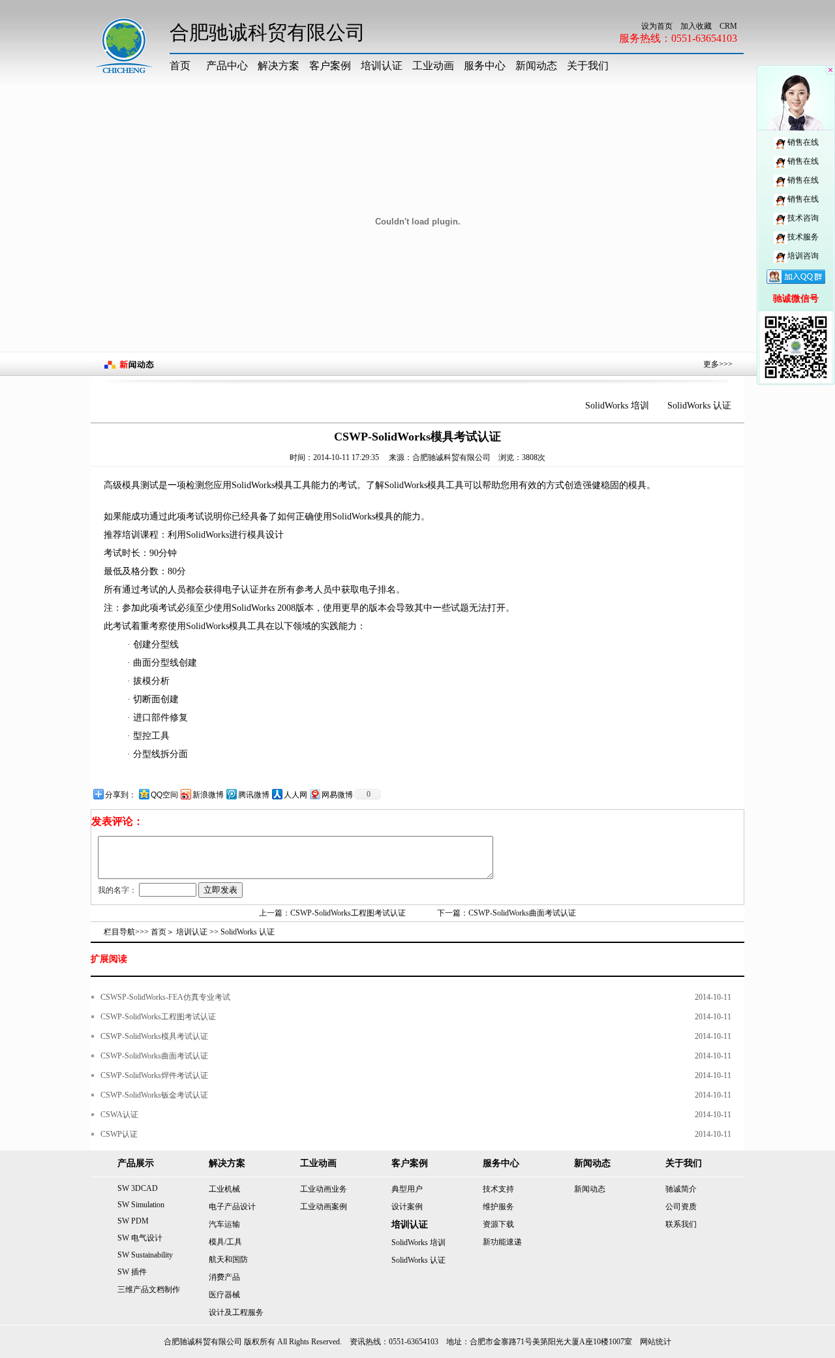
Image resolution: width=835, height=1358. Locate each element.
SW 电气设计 (139, 1237)
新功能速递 (502, 1241)
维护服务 (498, 1206)
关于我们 (588, 65)
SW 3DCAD (137, 1188)
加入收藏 (696, 26)
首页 (180, 65)
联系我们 (681, 1224)
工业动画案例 (323, 1206)
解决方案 (278, 65)
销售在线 (803, 142)
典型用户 (407, 1189)
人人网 (295, 794)
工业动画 (433, 65)
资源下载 (498, 1224)
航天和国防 (228, 1259)
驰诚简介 (681, 1189)
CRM (728, 26)
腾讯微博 (253, 794)
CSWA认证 (119, 1114)
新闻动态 (536, 65)
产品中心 (227, 65)
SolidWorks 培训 (617, 405)
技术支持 (498, 1189)
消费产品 (224, 1277)
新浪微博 (208, 794)
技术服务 (803, 236)
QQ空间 (164, 794)
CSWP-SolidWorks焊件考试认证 (154, 1075)
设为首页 (657, 26)
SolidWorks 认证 (699, 405)
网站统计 (655, 1341)
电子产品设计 (232, 1206)
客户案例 (330, 65)
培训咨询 (803, 255)
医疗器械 (224, 1294)
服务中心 (485, 65)
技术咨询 (803, 218)
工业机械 (224, 1189)
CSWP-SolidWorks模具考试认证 (154, 1036)
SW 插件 (132, 1271)
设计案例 (407, 1206)
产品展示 (135, 1163)
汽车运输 (224, 1224)
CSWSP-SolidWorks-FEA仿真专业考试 (165, 997)
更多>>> (718, 364)
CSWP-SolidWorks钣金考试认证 (154, 1095)
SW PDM (133, 1221)
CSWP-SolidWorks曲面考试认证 (522, 913)
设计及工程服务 (236, 1312)
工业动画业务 (323, 1189)
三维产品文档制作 (148, 1289)
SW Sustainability (145, 1254)
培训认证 (381, 65)
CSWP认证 (119, 1134)
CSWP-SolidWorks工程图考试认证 (348, 913)
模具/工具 (225, 1241)
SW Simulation (140, 1204)
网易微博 (337, 794)
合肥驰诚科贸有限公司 (451, 457)
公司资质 (681, 1206)
